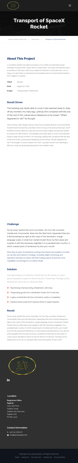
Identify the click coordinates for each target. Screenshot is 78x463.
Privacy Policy (59, 457)
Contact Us (47, 457)
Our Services (36, 457)
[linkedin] (8, 380)
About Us (25, 457)
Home (17, 457)
